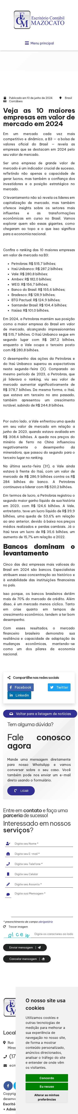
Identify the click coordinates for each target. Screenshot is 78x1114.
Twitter (62, 687)
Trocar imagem (18, 926)
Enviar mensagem (21, 947)
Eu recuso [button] (47, 1086)
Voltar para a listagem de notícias (43, 714)
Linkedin (22, 695)
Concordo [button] (47, 1078)
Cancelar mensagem (23, 959)
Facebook (22, 687)
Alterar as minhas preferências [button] (46, 1097)
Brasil (68, 97)
